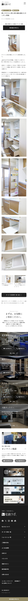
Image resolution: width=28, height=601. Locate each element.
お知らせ (4, 553)
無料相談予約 (5, 569)
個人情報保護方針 (5, 590)
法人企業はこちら (6, 583)
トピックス (5, 558)
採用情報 (17, 581)
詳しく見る (12, 353)
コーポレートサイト (6, 581)
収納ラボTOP (4, 301)
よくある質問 (5, 548)
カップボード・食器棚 (7, 10)
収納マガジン (5, 564)
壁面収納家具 (16, 10)
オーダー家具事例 (12, 301)
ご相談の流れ (5, 542)
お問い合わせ (5, 574)
